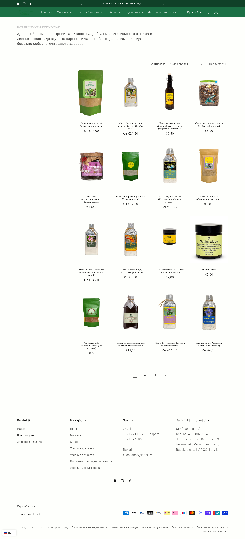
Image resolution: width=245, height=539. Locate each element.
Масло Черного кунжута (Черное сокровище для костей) (91, 272)
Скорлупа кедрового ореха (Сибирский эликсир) (209, 124)
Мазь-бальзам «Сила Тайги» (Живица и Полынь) (170, 271)
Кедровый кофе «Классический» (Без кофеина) (91, 345)
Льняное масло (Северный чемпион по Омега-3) (209, 344)
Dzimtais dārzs (35, 527)
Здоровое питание (29, 441)
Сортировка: (158, 64)
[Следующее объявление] (164, 3)
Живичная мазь (209, 269)
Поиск (74, 429)
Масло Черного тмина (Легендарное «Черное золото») (170, 199)
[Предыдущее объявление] (81, 3)
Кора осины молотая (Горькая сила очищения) (91, 124)
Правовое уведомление (215, 531)
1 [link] (135, 374)
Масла (21, 429)
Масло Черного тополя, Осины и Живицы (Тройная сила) (131, 126)
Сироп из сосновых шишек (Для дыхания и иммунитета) (131, 344)
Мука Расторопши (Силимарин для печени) (209, 198)
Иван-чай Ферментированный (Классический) (91, 199)
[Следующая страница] (166, 374)
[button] (64, 12)
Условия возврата (82, 455)
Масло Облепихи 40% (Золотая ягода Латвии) (131, 271)
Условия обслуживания (155, 527)
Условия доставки (82, 448)
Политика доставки (182, 527)
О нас (74, 441)
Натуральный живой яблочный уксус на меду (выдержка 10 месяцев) (169, 126)
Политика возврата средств (212, 527)
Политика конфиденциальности (91, 461)
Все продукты (26, 435)
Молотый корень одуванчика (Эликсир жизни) (131, 198)
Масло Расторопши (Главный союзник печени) (170, 344)
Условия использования (86, 467)
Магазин (75, 435)
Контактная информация (124, 527)
